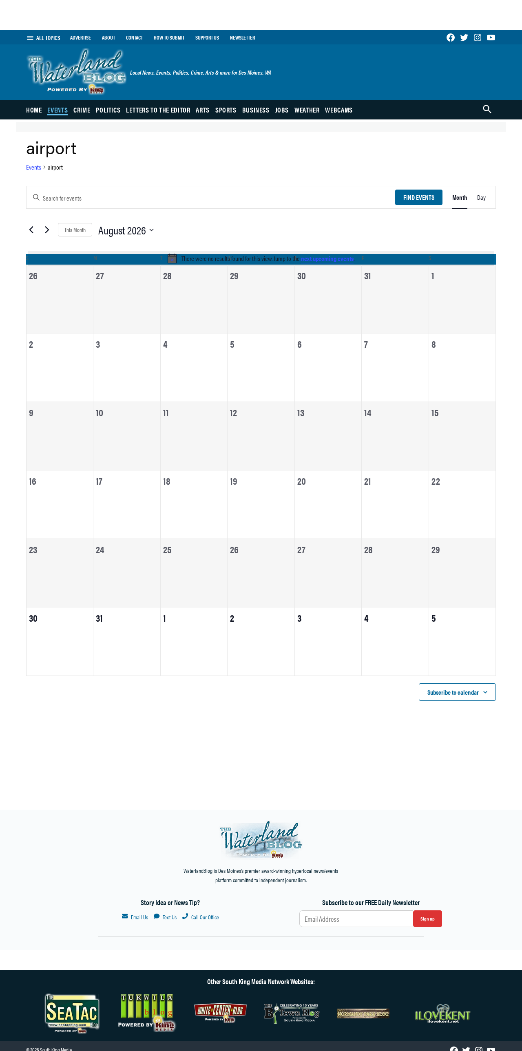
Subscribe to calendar (453, 692)
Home (34, 110)
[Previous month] (31, 230)
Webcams (338, 110)
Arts (203, 110)
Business (256, 110)
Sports (226, 110)
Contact (134, 37)
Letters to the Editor (158, 110)
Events (57, 110)
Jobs (282, 110)
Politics (108, 110)
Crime (81, 110)
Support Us (207, 37)
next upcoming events (327, 258)
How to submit (169, 37)
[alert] (261, 258)
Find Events (418, 197)
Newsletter (242, 37)
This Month (75, 229)
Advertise (80, 37)
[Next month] (47, 230)
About (108, 37)
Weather (306, 110)
